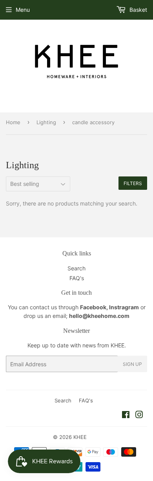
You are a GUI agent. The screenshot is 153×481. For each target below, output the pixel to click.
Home (13, 122)
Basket (137, 9)
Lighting (46, 122)
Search (76, 268)
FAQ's (76, 278)
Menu (23, 9)
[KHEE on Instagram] (139, 415)
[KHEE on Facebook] (126, 415)
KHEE (80, 437)
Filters (133, 183)
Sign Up (132, 364)
